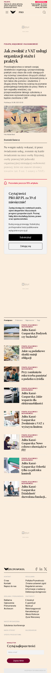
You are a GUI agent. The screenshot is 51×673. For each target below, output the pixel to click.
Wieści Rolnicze (32, 614)
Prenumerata (10, 606)
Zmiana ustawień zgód (36, 583)
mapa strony (9, 630)
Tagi (38, 320)
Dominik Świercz (12, 140)
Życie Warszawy (33, 617)
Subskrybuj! (25, 237)
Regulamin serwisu (34, 586)
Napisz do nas (10, 586)
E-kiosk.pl (30, 600)
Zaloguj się (25, 246)
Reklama (8, 600)
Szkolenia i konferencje (14, 625)
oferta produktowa (12, 635)
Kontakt (7, 583)
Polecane (19, 320)
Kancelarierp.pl (32, 611)
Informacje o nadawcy (35, 589)
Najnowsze (30, 320)
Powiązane (8, 320)
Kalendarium (31, 630)
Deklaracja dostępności (36, 592)
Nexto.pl (29, 606)
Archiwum (8, 608)
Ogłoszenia (9, 603)
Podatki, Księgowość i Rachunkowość (21, 44)
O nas (6, 580)
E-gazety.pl (30, 603)
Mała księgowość (33, 608)
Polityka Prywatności (35, 580)
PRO (21, 12)
